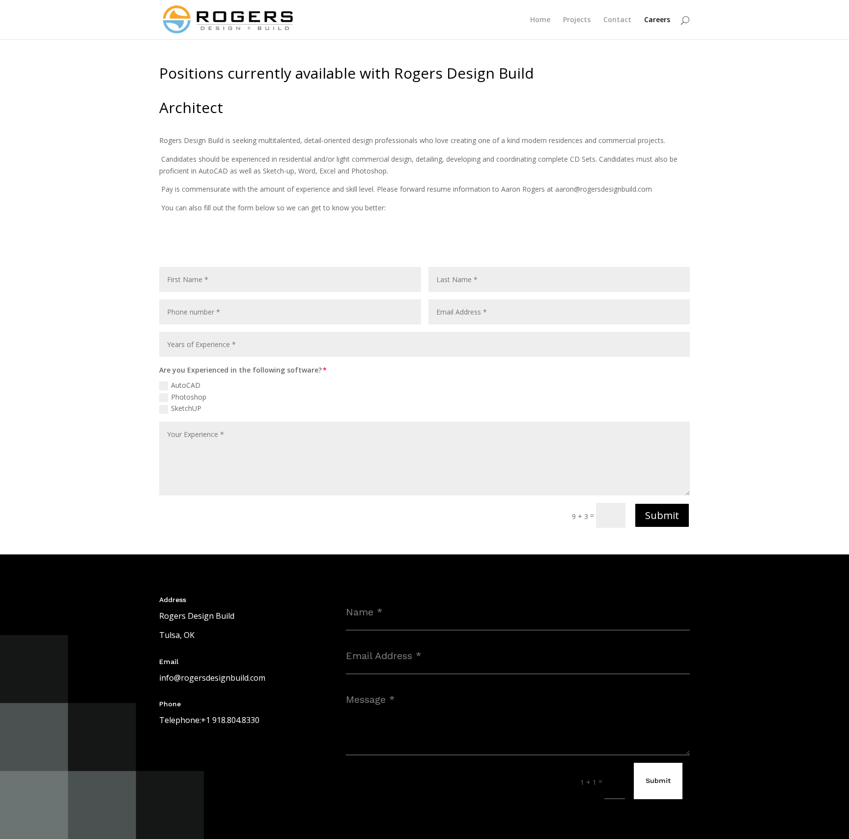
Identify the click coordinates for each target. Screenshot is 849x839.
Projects (577, 20)
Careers (657, 20)
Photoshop (188, 397)
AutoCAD (185, 385)
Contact (617, 20)
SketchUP (186, 408)
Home (540, 20)
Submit (662, 515)
